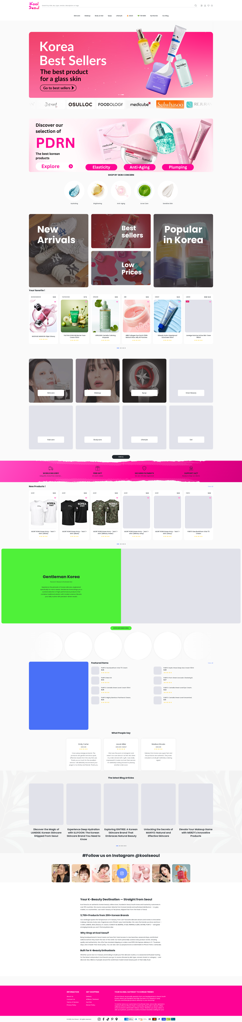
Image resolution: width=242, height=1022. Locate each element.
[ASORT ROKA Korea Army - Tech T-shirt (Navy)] (167, 512)
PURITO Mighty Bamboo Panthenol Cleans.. (116, 698)
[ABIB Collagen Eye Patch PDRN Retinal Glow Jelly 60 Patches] (136, 316)
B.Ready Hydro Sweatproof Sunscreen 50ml (167, 336)
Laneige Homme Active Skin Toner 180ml (198, 336)
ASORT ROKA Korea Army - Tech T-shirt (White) (43, 532)
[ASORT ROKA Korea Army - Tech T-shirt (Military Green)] (105, 512)
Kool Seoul (75, 1019)
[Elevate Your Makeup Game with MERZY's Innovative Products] (195, 804)
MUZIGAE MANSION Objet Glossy (43, 336)
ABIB (125, 297)
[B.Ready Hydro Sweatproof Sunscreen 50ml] (167, 316)
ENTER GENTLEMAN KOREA (121, 628)
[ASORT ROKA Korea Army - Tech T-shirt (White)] (43, 512)
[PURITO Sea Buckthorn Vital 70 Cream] (198, 512)
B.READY (157, 297)
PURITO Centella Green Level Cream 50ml (115, 688)
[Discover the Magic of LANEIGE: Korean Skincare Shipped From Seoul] (46, 804)
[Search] (196, 5)
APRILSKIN (95, 297)
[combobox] (120, 5)
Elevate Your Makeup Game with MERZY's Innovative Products (195, 833)
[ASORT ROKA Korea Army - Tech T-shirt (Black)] (74, 512)
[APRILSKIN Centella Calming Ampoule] (105, 316)
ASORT (33, 493)
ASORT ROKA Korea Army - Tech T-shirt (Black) (74, 532)
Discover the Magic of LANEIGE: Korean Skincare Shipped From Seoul (46, 833)
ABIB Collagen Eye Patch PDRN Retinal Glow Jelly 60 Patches (136, 336)
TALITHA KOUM (66, 297)
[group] (121, 59)
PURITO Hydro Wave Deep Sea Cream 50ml (179, 668)
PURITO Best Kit (106, 678)
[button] (119, 94)
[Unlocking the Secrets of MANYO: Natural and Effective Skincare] (158, 804)
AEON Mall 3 (130, 1008)
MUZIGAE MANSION (36, 297)
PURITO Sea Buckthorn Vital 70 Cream (198, 532)
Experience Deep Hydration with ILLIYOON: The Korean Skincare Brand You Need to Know (83, 834)
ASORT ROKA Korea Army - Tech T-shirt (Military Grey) (136, 532)
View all (121, 457)
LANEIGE (188, 297)
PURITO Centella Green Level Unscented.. (178, 698)
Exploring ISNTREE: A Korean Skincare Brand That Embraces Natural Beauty (121, 833)
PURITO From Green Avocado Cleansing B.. (178, 678)
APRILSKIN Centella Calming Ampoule (105, 336)
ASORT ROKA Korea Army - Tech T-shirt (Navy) (167, 532)
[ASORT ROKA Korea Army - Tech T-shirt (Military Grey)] (136, 512)
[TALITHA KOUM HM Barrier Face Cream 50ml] (74, 316)
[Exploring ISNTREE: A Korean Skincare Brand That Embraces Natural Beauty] (121, 804)
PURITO (188, 493)
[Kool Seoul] (34, 5)
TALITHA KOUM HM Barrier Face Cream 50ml (74, 336)
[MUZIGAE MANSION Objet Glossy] (43, 316)
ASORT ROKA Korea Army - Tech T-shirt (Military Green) (105, 532)
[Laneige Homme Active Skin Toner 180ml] (198, 316)
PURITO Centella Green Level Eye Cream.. (178, 688)
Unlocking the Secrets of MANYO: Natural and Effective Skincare (158, 833)
